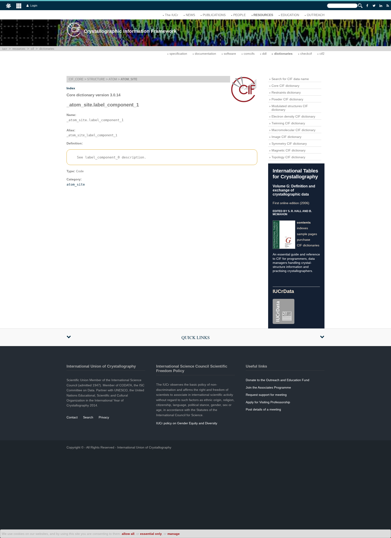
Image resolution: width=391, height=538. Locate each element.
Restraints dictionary (286, 92)
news (190, 15)
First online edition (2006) (291, 203)
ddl (264, 53)
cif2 (321, 53)
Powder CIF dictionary (287, 99)
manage (173, 534)
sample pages (307, 234)
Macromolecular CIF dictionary (293, 130)
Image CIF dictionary (286, 137)
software (230, 53)
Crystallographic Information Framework (130, 31)
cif (32, 48)
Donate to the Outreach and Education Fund (277, 380)
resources (263, 15)
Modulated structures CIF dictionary (290, 107)
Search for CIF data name (290, 79)
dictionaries (46, 48)
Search (88, 417)
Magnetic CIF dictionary (288, 150)
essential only (151, 534)
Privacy (104, 417)
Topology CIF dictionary (288, 157)
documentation (205, 53)
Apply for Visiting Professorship (268, 402)
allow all (128, 534)
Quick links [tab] (195, 337)
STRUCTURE (96, 79)
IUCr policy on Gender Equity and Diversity (186, 423)
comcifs (249, 53)
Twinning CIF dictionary (288, 123)
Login (33, 5)
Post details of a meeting (263, 409)
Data (283, 291)
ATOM (113, 79)
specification (178, 53)
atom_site (76, 184)
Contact (72, 417)
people (239, 15)
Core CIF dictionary (285, 85)
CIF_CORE (76, 79)
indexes (302, 228)
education (290, 15)
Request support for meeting (266, 394)
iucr (4, 48)
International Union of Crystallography (144, 447)
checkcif (306, 53)
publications (214, 15)
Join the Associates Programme (268, 387)
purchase (303, 239)
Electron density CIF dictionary (293, 116)
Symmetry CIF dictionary (289, 143)
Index (71, 88)
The (171, 15)
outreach (315, 15)
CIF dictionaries (308, 245)
